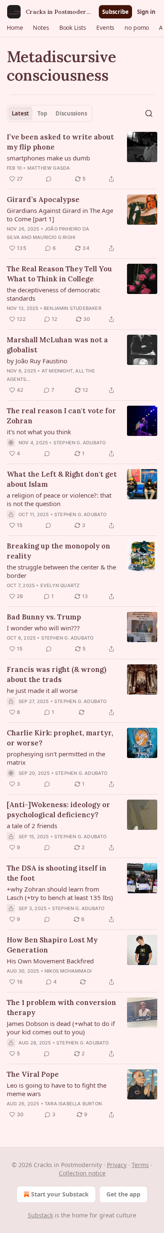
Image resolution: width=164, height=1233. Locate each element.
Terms (140, 1165)
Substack (40, 1215)
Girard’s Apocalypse (43, 199)
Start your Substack (60, 1194)
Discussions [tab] (71, 113)
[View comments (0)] (48, 179)
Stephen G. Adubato (79, 443)
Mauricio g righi (54, 237)
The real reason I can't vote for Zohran (61, 415)
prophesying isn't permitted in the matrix (56, 758)
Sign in (146, 12)
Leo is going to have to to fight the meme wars (56, 1089)
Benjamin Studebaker (72, 308)
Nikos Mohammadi (68, 971)
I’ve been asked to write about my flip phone (60, 142)
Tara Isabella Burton (73, 1104)
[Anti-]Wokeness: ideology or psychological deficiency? (58, 809)
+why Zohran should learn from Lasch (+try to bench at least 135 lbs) (60, 893)
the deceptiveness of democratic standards (53, 294)
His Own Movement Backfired (50, 961)
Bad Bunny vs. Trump (44, 617)
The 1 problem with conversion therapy (61, 1007)
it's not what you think (39, 432)
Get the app (123, 1194)
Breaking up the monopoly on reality (58, 551)
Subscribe (115, 12)
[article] (82, 158)
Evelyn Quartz (60, 585)
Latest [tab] (20, 113)
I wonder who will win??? (43, 628)
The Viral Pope (33, 1074)
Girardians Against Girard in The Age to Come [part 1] (60, 214)
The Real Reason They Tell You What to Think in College (59, 273)
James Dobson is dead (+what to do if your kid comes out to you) (61, 1027)
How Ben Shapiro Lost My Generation (52, 945)
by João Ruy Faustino (37, 361)
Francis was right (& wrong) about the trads (56, 674)
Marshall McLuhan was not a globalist (57, 344)
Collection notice (82, 1173)
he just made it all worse (42, 690)
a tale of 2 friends (32, 825)
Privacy (117, 1165)
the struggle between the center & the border (61, 571)
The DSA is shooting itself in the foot (56, 873)
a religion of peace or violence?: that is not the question (59, 499)
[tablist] (49, 113)
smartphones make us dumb (48, 158)
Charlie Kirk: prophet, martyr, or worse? (60, 738)
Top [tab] (42, 113)
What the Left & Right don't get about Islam (62, 479)
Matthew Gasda (48, 168)
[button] (15, 27)
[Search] (148, 113)
